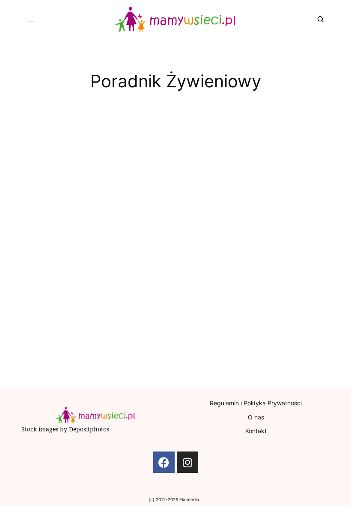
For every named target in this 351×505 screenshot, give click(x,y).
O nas (256, 417)
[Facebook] (164, 462)
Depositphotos (89, 429)
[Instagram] (187, 462)
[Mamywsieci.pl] (175, 19)
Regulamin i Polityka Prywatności (256, 403)
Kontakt (256, 430)
